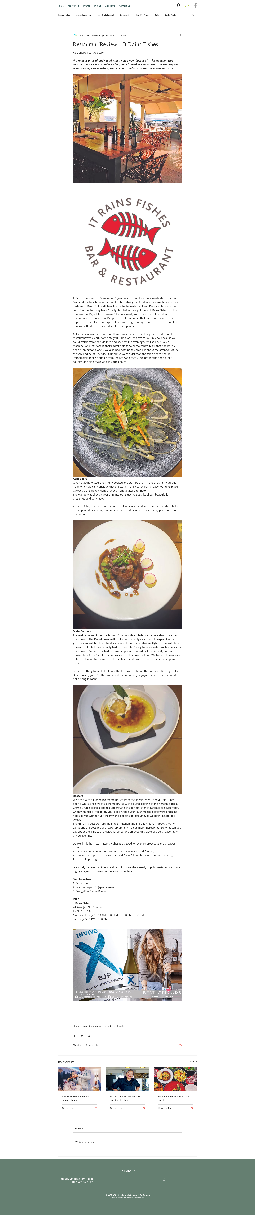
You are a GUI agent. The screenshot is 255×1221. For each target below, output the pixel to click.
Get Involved (124, 15)
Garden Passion (170, 15)
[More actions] (180, 35)
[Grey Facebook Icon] (195, 5)
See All (193, 1061)
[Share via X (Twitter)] (81, 1036)
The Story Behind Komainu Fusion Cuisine (76, 1098)
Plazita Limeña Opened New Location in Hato (125, 1098)
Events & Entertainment (105, 15)
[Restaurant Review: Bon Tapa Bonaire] (175, 1079)
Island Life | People (142, 15)
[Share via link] (96, 1036)
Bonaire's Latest (64, 15)
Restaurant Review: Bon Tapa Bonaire (173, 1098)
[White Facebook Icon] (164, 1180)
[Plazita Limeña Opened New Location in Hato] (127, 1079)
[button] (193, 15)
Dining (157, 15)
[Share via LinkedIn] (88, 1036)
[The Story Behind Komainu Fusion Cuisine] (79, 1079)
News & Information (83, 15)
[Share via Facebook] (74, 1036)
